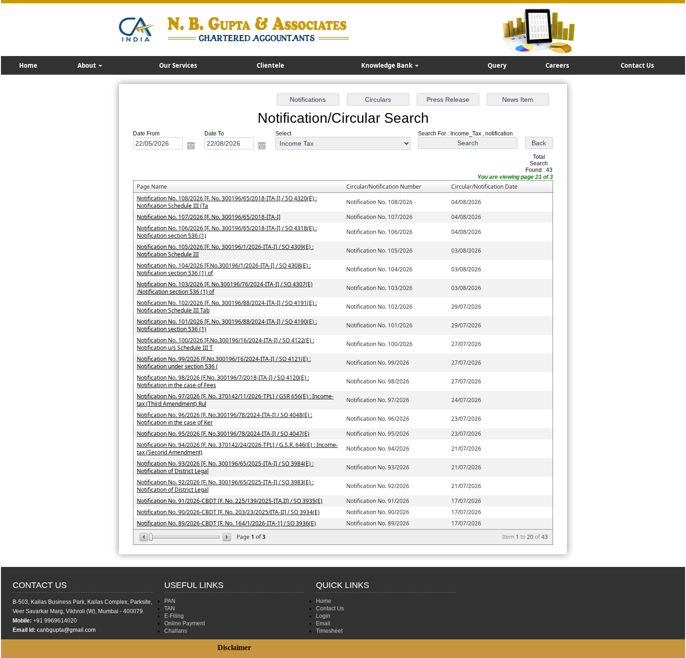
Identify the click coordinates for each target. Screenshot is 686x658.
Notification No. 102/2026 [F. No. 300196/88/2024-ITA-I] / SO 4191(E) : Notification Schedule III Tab (227, 306)
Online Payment (184, 623)
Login (323, 616)
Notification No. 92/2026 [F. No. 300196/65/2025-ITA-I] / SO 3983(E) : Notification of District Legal (225, 486)
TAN (169, 608)
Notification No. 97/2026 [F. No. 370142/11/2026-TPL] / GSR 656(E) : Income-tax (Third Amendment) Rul (235, 400)
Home (28, 65)
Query (497, 65)
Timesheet (329, 631)
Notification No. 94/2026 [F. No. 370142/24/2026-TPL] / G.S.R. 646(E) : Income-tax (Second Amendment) (237, 448)
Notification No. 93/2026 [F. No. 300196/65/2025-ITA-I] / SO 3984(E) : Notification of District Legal (225, 467)
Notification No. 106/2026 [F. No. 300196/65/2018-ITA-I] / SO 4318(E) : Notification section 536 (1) (227, 232)
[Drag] (151, 537)
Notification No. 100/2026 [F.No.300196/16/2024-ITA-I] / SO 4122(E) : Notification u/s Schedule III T (225, 344)
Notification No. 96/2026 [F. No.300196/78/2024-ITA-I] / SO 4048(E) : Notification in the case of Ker (224, 418)
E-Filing (174, 616)
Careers (557, 65)
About (87, 65)
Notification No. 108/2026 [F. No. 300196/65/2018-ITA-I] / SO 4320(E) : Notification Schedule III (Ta (227, 202)
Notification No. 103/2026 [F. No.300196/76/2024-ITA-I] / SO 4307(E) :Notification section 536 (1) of (225, 288)
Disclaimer (234, 647)
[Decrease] (144, 537)
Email (323, 623)
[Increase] (226, 537)
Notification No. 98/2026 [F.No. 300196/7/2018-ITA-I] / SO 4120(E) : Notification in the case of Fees (223, 381)
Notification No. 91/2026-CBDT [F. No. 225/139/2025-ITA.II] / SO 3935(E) (229, 501)
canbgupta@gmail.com (66, 630)
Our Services (178, 65)
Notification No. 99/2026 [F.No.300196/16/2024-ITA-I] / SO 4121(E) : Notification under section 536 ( (224, 362)
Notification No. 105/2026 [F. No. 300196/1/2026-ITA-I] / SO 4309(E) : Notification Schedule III (225, 250)
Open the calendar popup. (191, 146)
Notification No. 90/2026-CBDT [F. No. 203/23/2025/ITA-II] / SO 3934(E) (228, 512)
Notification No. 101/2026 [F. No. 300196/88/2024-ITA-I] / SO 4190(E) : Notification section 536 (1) (227, 325)
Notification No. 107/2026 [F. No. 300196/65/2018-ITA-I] (208, 217)
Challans (175, 631)
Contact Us (637, 65)
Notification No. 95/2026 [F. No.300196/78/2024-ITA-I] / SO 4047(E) (223, 434)
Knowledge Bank (387, 65)
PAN (169, 601)
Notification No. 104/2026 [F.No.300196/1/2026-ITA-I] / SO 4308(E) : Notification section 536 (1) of (224, 269)
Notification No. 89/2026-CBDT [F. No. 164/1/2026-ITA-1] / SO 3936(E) (226, 523)
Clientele (270, 65)
